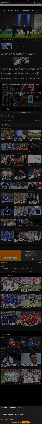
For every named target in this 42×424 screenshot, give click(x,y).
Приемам (26, 422)
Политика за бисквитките (18, 413)
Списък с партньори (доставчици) (7, 419)
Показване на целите (16, 422)
